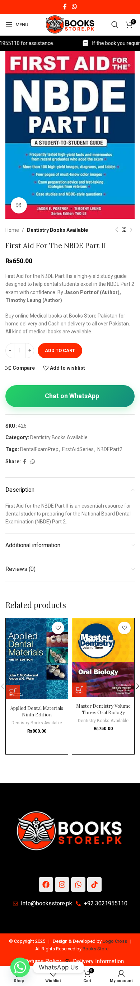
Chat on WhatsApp (72, 396)
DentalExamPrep (39, 449)
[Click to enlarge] (19, 205)
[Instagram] (62, 884)
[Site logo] (70, 24)
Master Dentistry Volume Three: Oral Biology (103, 709)
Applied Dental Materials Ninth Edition (36, 711)
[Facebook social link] (65, 6)
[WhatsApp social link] (74, 6)
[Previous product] (116, 230)
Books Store (95, 948)
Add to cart (60, 350)
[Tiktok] (94, 884)
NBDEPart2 (109, 449)
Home (12, 230)
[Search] (115, 24)
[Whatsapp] (78, 884)
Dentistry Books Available (57, 230)
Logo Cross (115, 941)
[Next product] (131, 230)
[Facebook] (46, 884)
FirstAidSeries (78, 449)
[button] (13, 692)
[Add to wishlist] (58, 628)
